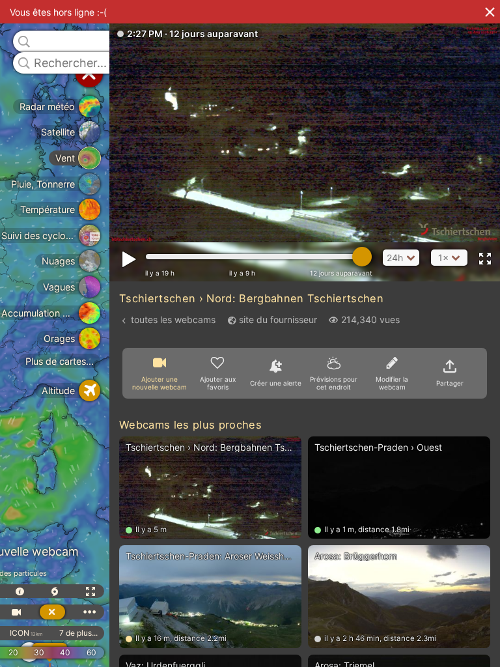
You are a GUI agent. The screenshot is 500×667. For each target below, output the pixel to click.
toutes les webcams (173, 319)
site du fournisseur (278, 319)
